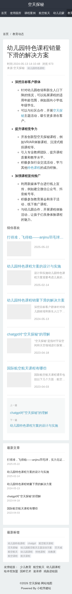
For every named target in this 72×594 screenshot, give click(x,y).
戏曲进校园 (51, 571)
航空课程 (13, 556)
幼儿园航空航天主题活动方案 (36, 547)
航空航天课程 (46, 543)
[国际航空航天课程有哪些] (19, 379)
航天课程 (25, 556)
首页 (4, 13)
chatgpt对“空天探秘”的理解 (28, 334)
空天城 (58, 547)
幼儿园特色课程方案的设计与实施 (34, 266)
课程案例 (30, 13)
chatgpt (32, 543)
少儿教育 (25, 567)
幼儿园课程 (27, 551)
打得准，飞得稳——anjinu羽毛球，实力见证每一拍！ (36, 237)
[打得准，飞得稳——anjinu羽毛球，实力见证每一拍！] (19, 248)
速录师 (37, 571)
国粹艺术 (25, 571)
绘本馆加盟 (11, 571)
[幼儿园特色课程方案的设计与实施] (19, 277)
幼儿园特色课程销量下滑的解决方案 (36, 300)
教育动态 (18, 34)
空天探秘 (36, 4)
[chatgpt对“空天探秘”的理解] (19, 345)
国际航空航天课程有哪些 (27, 368)
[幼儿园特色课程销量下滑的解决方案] (19, 311)
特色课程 (33, 167)
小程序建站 (44, 588)
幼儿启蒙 (58, 13)
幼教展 (51, 551)
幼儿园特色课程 (36, 68)
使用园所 (15, 13)
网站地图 (46, 583)
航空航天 (44, 13)
